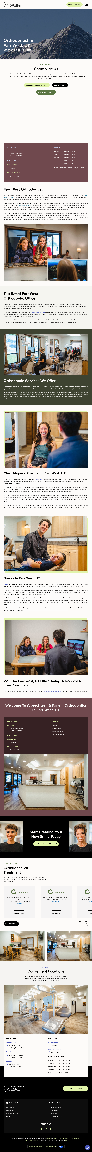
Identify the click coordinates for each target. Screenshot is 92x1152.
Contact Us (9, 1116)
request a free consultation (52, 691)
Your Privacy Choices (51, 1146)
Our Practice (10, 1107)
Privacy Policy (57, 1138)
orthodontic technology (38, 312)
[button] (86, 4)
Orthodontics (10, 1110)
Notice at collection (35, 1146)
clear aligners (39, 479)
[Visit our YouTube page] (50, 1129)
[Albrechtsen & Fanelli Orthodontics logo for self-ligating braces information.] (16, 4)
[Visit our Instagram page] (46, 1129)
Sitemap (49, 1138)
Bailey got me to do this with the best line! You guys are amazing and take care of (19, 900)
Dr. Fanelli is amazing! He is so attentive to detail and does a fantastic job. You (55, 899)
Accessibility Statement (32, 1140)
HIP (66, 1140)
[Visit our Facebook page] (41, 1129)
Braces (6, 584)
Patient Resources (12, 1113)
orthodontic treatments (26, 205)
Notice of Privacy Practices (71, 1138)
